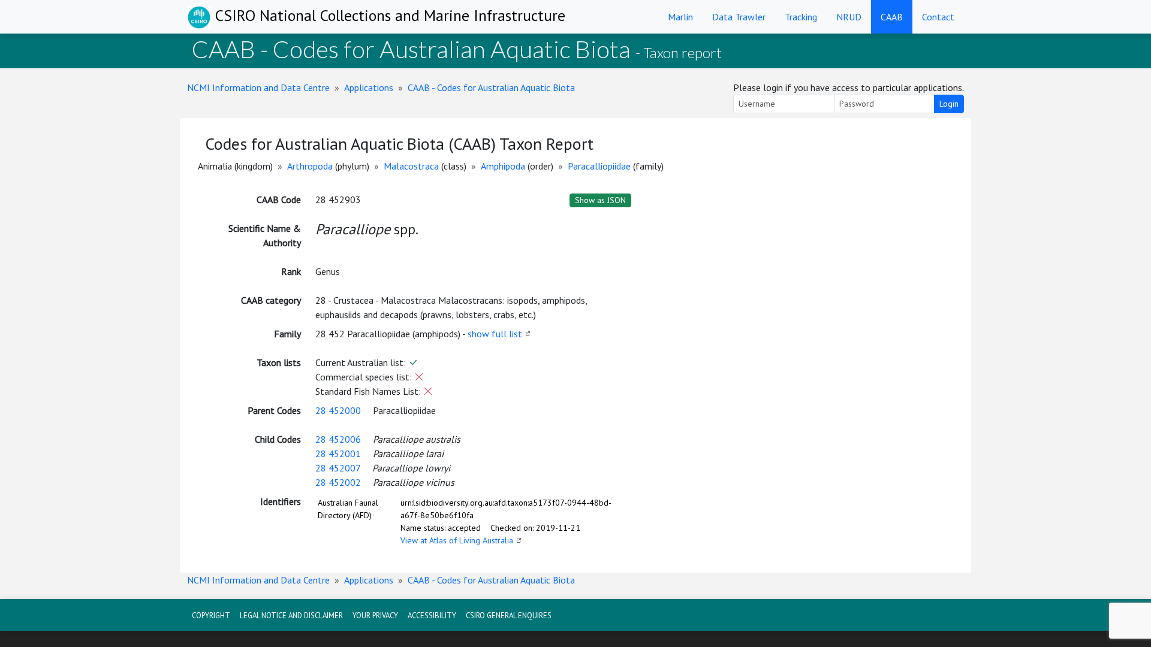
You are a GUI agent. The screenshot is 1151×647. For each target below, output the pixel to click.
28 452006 (338, 439)
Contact (938, 17)
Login (949, 103)
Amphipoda (503, 166)
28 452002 (338, 482)
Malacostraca (411, 166)
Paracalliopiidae (599, 166)
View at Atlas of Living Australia (456, 540)
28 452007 (337, 468)
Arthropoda (310, 166)
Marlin (680, 17)
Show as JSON (600, 200)
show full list (495, 334)
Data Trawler (739, 17)
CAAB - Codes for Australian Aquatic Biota (491, 87)
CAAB (892, 17)
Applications (368, 87)
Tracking (801, 17)
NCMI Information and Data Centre (258, 87)
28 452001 (338, 453)
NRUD (848, 17)
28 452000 (338, 410)
